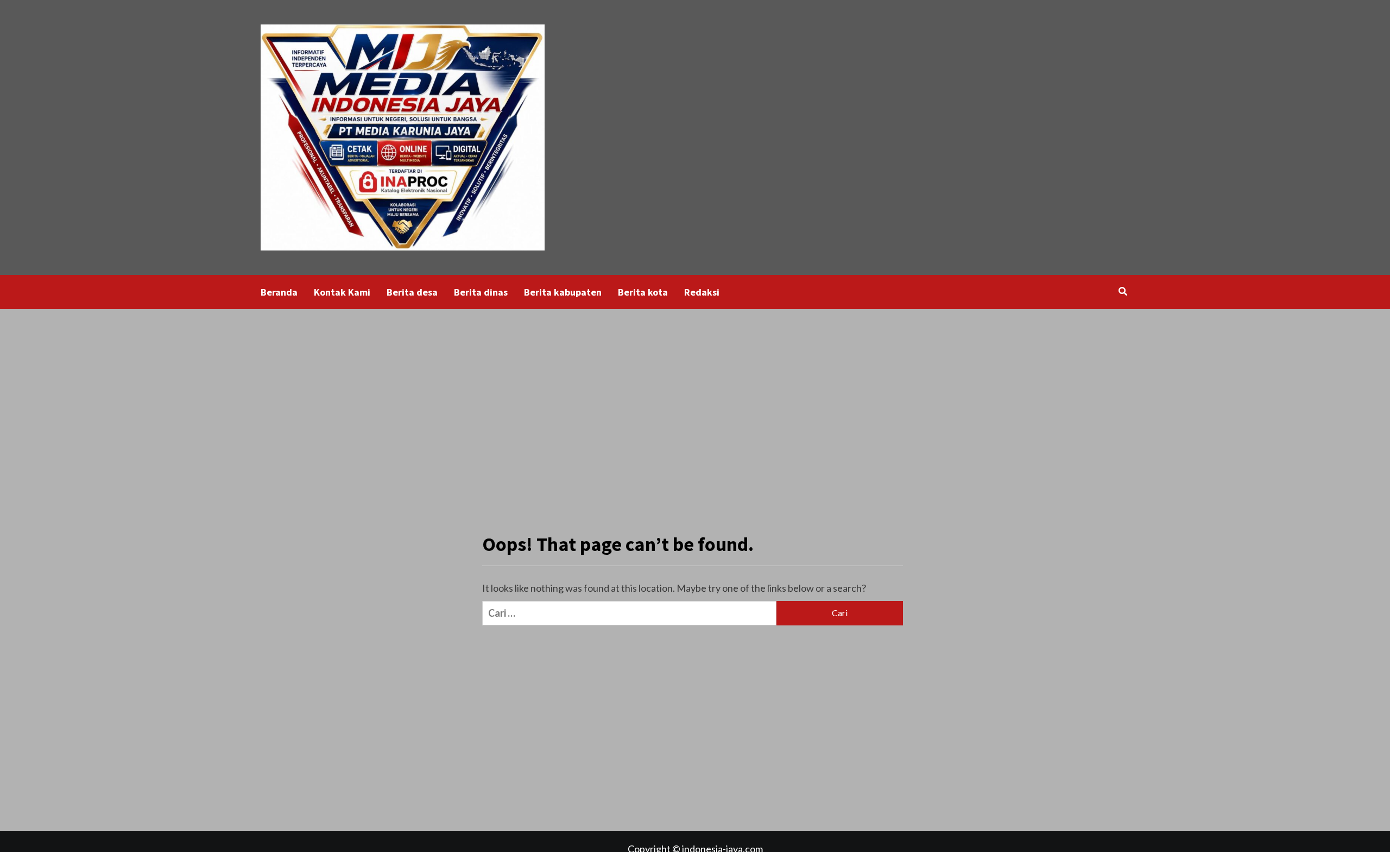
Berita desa (412, 292)
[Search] (1122, 291)
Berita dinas (481, 292)
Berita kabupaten (563, 292)
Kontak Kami (342, 292)
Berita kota (643, 292)
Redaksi (701, 292)
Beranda (279, 292)
